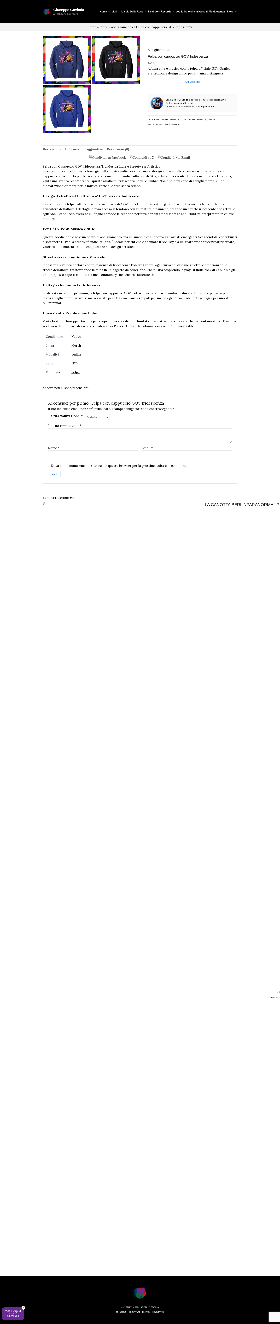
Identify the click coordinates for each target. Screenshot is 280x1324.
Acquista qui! (192, 81)
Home (103, 11)
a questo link (207, 106)
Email (147, 448)
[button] (108, 12)
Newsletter (158, 1312)
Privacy (146, 1312)
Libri (114, 11)
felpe (212, 120)
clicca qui (188, 103)
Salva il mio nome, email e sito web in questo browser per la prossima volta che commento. (119, 466)
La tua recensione (65, 425)
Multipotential (217, 11)
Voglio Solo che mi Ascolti (192, 11)
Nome (53, 448)
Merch (76, 345)
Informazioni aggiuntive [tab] (84, 149)
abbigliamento (197, 120)
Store (230, 11)
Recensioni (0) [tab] (118, 149)
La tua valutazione (65, 416)
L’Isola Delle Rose (132, 11)
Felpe (75, 372)
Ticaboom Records (159, 11)
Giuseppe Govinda (68, 10)
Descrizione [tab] (52, 149)
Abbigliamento (122, 27)
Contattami (134, 1312)
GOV (74, 363)
